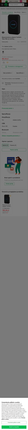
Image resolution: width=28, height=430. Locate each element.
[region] (14, 414)
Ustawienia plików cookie (14, 422)
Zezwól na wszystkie (14, 427)
